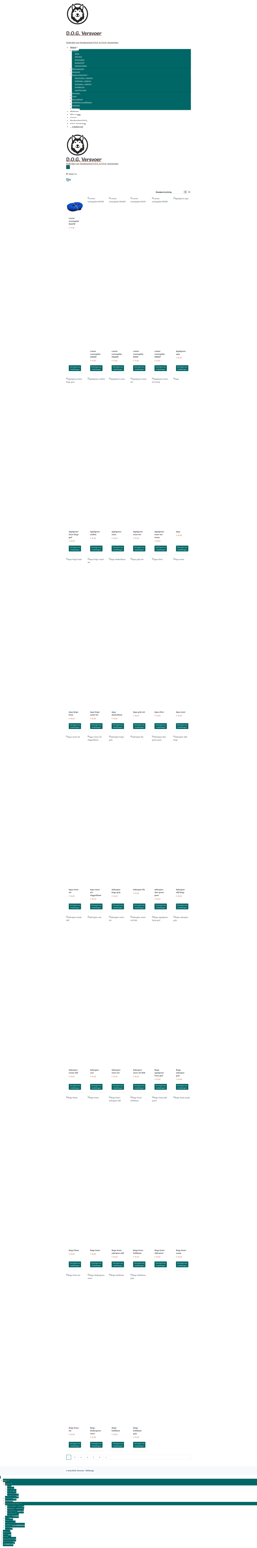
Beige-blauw (74, 1250)
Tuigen (74, 96)
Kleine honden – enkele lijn (84, 78)
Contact (73, 117)
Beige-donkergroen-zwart (95, 1431)
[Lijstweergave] (189, 192)
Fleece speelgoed (77, 99)
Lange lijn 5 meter (80, 90)
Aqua (178, 531)
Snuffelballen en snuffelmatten (82, 102)
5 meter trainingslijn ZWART (160, 354)
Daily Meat (78, 57)
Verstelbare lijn (80, 87)
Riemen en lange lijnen (12, 1504)
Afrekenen (74, 111)
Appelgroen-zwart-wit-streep (160, 534)
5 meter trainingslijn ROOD (138, 354)
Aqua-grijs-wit (139, 712)
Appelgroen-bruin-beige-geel (74, 534)
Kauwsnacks (76, 72)
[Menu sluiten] (0, 1477)
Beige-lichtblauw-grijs (137, 1431)
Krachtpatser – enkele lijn (83, 84)
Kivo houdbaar (79, 60)
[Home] (67, 174)
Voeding (7, 1484)
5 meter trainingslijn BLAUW (74, 221)
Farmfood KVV (79, 63)
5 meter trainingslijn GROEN (95, 354)
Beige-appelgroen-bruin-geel (159, 1073)
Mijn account (75, 114)
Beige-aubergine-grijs (180, 1073)
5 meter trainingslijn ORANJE (117, 354)
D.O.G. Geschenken (78, 123)
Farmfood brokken (81, 66)
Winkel (5, 1480)
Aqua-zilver (159, 712)
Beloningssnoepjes (78, 69)
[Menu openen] (68, 167)
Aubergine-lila (139, 889)
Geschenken (76, 105)
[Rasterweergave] (185, 192)
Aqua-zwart (180, 712)
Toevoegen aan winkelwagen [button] (75, 368)
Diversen (75, 108)
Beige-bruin (95, 1250)
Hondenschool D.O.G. (79, 120)
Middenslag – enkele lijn (83, 81)
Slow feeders (76, 93)
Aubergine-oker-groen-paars (159, 892)
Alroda (77, 54)
